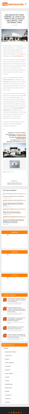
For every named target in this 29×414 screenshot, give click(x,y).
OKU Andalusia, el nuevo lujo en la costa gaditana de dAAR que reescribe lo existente (16, 319)
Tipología (5, 348)
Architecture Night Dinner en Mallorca (13, 196)
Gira (18, 50)
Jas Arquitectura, (20, 134)
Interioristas (14, 304)
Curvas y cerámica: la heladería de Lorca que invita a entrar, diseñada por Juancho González (16, 336)
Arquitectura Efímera (10, 352)
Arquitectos (20, 302)
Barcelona (9, 304)
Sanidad (7, 391)
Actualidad (15, 302)
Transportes (8, 395)
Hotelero (7, 377)
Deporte (7, 359)
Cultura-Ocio (8, 355)
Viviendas (7, 402)
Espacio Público (9, 373)
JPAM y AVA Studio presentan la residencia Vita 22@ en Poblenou (12, 212)
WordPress (14, 410)
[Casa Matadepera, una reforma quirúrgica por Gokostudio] (5, 328)
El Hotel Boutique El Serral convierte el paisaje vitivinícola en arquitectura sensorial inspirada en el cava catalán (16, 309)
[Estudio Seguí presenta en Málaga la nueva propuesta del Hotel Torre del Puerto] (14, 200)
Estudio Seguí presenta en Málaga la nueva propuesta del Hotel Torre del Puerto (13, 204)
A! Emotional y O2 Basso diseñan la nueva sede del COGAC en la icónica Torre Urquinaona (16, 300)
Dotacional (8, 366)
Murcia (14, 339)
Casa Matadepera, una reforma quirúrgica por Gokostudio (15, 327)
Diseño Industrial (9, 362)
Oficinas (7, 380)
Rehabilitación (9, 384)
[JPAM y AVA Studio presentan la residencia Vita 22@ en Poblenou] (14, 209)
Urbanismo (8, 398)
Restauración (8, 387)
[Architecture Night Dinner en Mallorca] (14, 193)
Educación (7, 370)
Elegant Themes (14, 408)
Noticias (19, 304)
